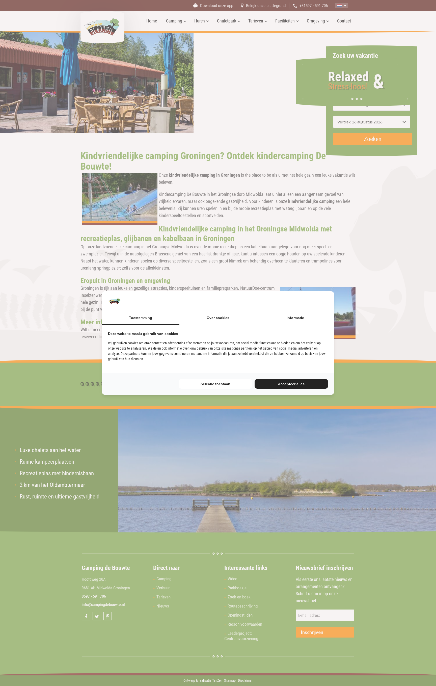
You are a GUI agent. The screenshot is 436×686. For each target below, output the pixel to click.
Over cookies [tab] (218, 318)
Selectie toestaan (215, 384)
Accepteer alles (291, 384)
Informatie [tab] (295, 318)
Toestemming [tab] (140, 318)
